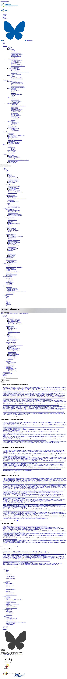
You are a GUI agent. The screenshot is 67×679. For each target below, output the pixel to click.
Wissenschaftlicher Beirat (16, 56)
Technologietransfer (15, 130)
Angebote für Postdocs (13, 158)
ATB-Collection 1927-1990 (16, 78)
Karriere (5, 154)
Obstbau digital (11, 141)
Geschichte (10, 75)
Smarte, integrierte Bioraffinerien (15, 140)
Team (9, 48)
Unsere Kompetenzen (12, 59)
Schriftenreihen (14, 123)
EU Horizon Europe (15, 90)
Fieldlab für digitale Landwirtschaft (18, 106)
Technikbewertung (15, 61)
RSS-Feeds (5, 18)
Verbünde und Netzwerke (16, 101)
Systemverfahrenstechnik (16, 62)
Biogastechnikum (14, 113)
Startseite (2, 313)
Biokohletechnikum (15, 114)
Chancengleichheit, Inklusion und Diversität (20, 71)
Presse (4, 15)
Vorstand (13, 50)
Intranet (7, 298)
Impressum (8, 303)
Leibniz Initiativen (15, 98)
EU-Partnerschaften (15, 102)
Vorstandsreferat (14, 51)
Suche (4, 17)
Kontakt (4, 14)
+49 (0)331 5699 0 (6, 654)
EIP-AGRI (13, 93)
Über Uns (5, 46)
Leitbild (10, 47)
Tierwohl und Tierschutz (16, 74)
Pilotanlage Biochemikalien (16, 109)
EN (4, 43)
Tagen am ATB (11, 151)
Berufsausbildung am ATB (13, 156)
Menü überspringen (5, 1)
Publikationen (11, 121)
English (4, 168)
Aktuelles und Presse (7, 144)
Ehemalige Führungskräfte (16, 77)
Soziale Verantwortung (13, 68)
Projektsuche (13, 89)
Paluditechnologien (12, 136)
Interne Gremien (14, 57)
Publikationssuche (14, 122)
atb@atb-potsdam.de (18, 654)
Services (5, 295)
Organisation (11, 49)
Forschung (5, 80)
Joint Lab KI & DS (15, 100)
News (9, 145)
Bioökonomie (11, 133)
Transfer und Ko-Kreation (13, 128)
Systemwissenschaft (15, 67)
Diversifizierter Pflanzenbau (17, 82)
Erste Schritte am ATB (13, 161)
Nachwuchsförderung (15, 69)
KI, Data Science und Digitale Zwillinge (16, 135)
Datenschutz (8, 304)
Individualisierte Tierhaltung (17, 83)
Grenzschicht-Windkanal (16, 115)
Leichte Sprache (29, 40)
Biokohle (10, 138)
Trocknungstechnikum (15, 117)
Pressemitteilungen (12, 150)
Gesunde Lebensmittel (15, 84)
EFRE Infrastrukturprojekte (16, 94)
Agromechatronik (14, 63)
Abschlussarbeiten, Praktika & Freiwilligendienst (18, 160)
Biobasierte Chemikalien (13, 137)
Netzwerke (10, 97)
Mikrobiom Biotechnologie (16, 60)
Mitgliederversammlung (16, 55)
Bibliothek (13, 120)
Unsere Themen (6, 131)
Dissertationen (14, 124)
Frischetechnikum (14, 116)
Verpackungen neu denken (13, 143)
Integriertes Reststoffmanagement (18, 87)
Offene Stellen (11, 155)
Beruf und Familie (15, 70)
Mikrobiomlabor (14, 108)
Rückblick (13, 148)
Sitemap (7, 305)
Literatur (13, 76)
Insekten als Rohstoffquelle (14, 142)
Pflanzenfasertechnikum (16, 110)
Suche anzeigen (4, 164)
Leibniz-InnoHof (14, 104)
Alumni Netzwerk (12, 162)
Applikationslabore (15, 118)
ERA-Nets (13, 91)
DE (4, 42)
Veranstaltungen (11, 147)
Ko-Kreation (13, 129)
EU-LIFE (13, 95)
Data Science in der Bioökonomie (18, 66)
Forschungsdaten (11, 127)
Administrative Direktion (16, 53)
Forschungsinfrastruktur (13, 103)
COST (12, 96)
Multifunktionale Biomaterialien (17, 86)
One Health (10, 134)
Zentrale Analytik (14, 107)
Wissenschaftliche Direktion (17, 54)
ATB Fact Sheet (11, 153)
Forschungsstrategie (12, 125)
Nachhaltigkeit (14, 73)
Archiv (12, 149)
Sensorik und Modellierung (16, 64)
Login (7, 300)
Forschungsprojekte (12, 88)
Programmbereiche (12, 81)
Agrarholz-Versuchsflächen (16, 111)
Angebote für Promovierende (14, 157)
